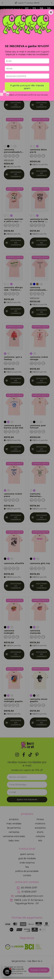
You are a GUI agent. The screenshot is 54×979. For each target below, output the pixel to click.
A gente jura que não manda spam (27, 87)
